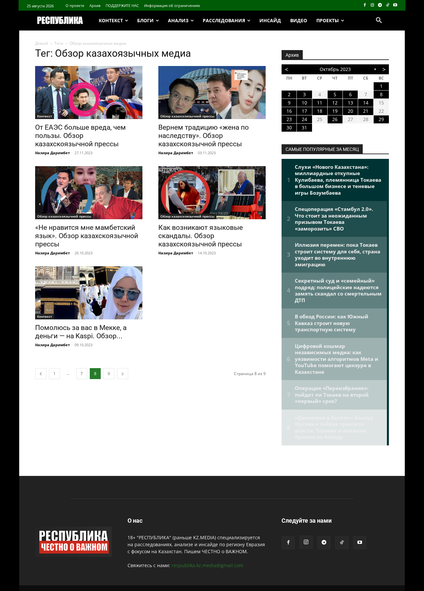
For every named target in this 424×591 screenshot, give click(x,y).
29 (381, 119)
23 (289, 119)
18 (319, 111)
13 (350, 102)
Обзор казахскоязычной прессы (187, 116)
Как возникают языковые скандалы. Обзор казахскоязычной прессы (200, 236)
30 (289, 127)
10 (304, 102)
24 (304, 119)
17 (304, 111)
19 (335, 111)
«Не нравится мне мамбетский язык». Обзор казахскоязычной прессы (86, 236)
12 (335, 102)
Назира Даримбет (52, 152)
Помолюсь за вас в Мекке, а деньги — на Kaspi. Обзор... (81, 332)
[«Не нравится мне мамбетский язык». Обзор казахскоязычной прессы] (88, 192)
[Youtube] (395, 5)
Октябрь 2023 (335, 69)
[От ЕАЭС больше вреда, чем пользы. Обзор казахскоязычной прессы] (88, 92)
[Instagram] (372, 5)
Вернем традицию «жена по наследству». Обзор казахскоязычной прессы (203, 135)
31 (304, 127)
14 (365, 102)
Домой (41, 43)
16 (289, 111)
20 (350, 111)
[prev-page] (40, 373)
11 (319, 102)
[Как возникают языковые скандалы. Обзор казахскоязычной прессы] (212, 192)
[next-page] (122, 373)
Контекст (44, 116)
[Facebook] (365, 5)
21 (365, 111)
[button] (379, 21)
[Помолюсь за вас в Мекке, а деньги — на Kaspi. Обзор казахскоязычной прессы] (88, 292)
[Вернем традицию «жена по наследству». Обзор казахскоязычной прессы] (212, 92)
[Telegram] (380, 5)
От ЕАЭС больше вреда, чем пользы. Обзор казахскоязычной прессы (80, 135)
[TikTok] (387, 5)
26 (335, 119)
